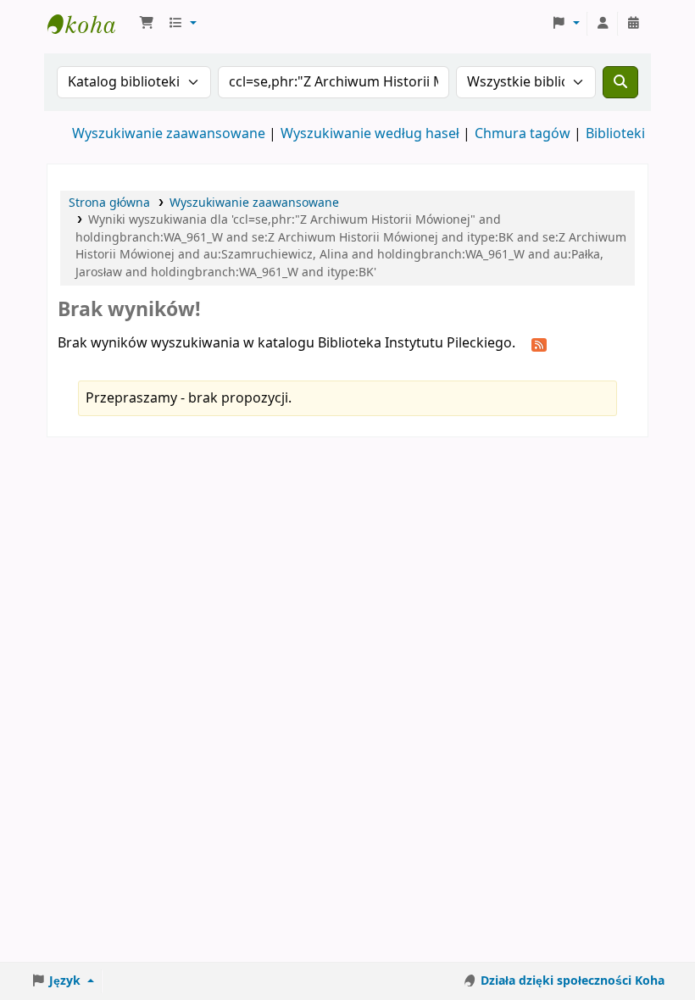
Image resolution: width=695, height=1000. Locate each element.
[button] (146, 24)
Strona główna (109, 203)
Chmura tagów (522, 134)
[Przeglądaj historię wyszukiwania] (633, 24)
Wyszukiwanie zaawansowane (168, 134)
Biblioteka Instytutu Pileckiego (89, 24)
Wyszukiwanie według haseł (370, 134)
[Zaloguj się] (602, 24)
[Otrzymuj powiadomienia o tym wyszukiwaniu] (539, 344)
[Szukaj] (620, 82)
